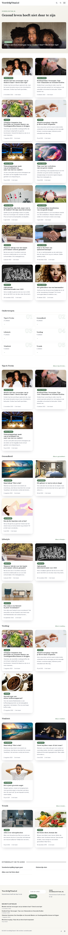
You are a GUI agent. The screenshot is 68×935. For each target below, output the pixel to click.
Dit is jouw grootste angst (13, 785)
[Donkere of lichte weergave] (57, 3)
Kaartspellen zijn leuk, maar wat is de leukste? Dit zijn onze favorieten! (17, 209)
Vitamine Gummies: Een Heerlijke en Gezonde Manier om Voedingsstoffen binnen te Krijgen (17, 124)
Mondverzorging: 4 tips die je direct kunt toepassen (47, 123)
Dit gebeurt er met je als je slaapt (49, 483)
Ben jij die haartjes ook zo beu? (15, 521)
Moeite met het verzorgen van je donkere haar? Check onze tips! (31, 45)
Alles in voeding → (60, 626)
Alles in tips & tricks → (59, 366)
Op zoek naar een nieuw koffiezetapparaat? (13, 697)
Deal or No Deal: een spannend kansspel (44, 248)
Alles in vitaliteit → (60, 718)
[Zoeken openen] (60, 3)
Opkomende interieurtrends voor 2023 (13, 288)
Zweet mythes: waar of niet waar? (50, 745)
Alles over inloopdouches (13, 833)
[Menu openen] (64, 3)
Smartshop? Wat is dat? (12, 483)
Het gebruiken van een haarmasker (50, 287)
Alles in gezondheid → (59, 456)
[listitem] (61, 931)
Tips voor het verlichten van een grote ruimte (46, 167)
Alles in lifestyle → (60, 539)
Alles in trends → (61, 806)
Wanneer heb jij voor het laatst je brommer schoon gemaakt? (15, 248)
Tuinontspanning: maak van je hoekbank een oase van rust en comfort (13, 168)
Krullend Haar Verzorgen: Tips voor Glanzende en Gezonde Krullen (50, 81)
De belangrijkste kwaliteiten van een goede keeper (48, 209)
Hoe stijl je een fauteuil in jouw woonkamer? (12, 607)
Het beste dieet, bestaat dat (47, 833)
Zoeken (33, 896)
